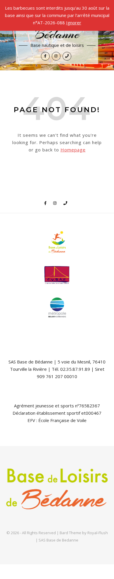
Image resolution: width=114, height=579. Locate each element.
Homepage (73, 150)
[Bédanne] (57, 491)
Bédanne (57, 34)
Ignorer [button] (73, 22)
